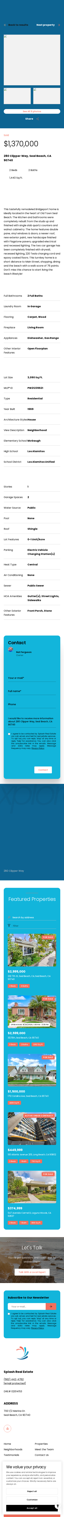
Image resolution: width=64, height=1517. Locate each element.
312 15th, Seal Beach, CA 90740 (23, 1037)
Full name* (14, 691)
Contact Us (42, 1455)
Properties (41, 1444)
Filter (15, 925)
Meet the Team (44, 1449)
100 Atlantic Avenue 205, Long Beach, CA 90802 (32, 1154)
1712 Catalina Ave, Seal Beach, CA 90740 (28, 1096)
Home (7, 1444)
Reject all (32, 1491)
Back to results (18, 25)
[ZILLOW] (7, 1428)
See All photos (32, 111)
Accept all (32, 1508)
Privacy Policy (38, 748)
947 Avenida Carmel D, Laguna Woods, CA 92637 (29, 1214)
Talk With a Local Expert (32, 1272)
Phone (12, 704)
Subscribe (51, 1306)
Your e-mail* (16, 678)
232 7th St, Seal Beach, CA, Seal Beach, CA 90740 (29, 978)
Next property (46, 25)
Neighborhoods (13, 1449)
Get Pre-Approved (18, 187)
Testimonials (11, 1455)
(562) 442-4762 (14, 1379)
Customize (32, 1499)
